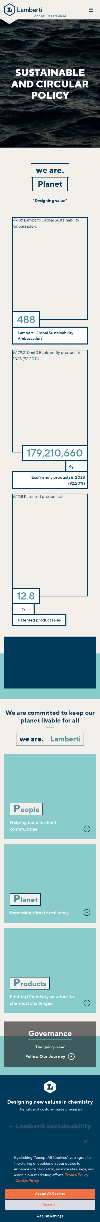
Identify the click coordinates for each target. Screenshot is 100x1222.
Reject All (50, 1205)
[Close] (85, 1141)
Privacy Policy (76, 1174)
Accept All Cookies (50, 1193)
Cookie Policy (27, 1180)
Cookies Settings (50, 1216)
